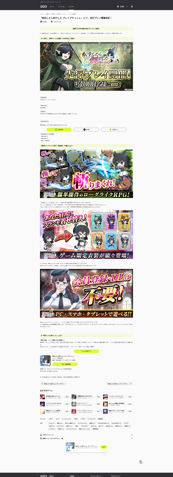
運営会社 (51, 476)
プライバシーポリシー (95, 476)
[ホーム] (43, 6)
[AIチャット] (140, 461)
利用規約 (72, 476)
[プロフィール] (132, 6)
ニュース (71, 6)
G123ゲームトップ (115, 476)
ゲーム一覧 (61, 6)
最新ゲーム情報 (50, 14)
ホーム (52, 6)
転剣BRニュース (61, 14)
